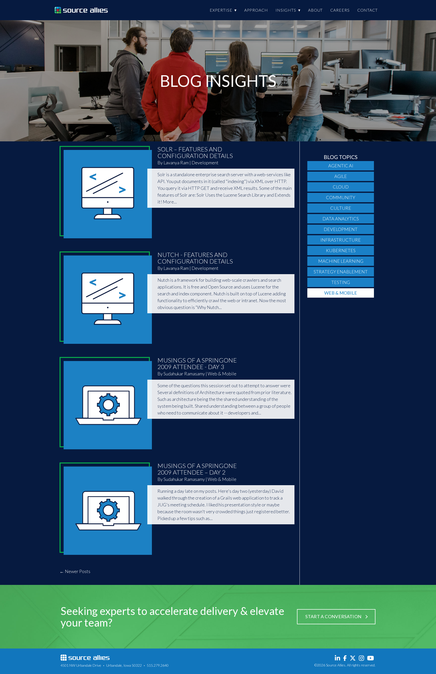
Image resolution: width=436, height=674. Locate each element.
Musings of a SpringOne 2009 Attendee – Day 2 (197, 469)
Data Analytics (340, 218)
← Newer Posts (75, 571)
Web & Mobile (340, 293)
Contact (367, 10)
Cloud (341, 187)
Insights (286, 10)
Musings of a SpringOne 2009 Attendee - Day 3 (197, 363)
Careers (339, 10)
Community (340, 197)
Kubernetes (341, 250)
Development (341, 229)
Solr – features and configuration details (195, 152)
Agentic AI (340, 165)
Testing (340, 282)
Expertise (221, 10)
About (315, 10)
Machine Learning (340, 261)
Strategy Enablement (341, 271)
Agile (340, 176)
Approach (256, 10)
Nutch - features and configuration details (195, 258)
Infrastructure (340, 240)
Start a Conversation (333, 616)
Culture (340, 208)
